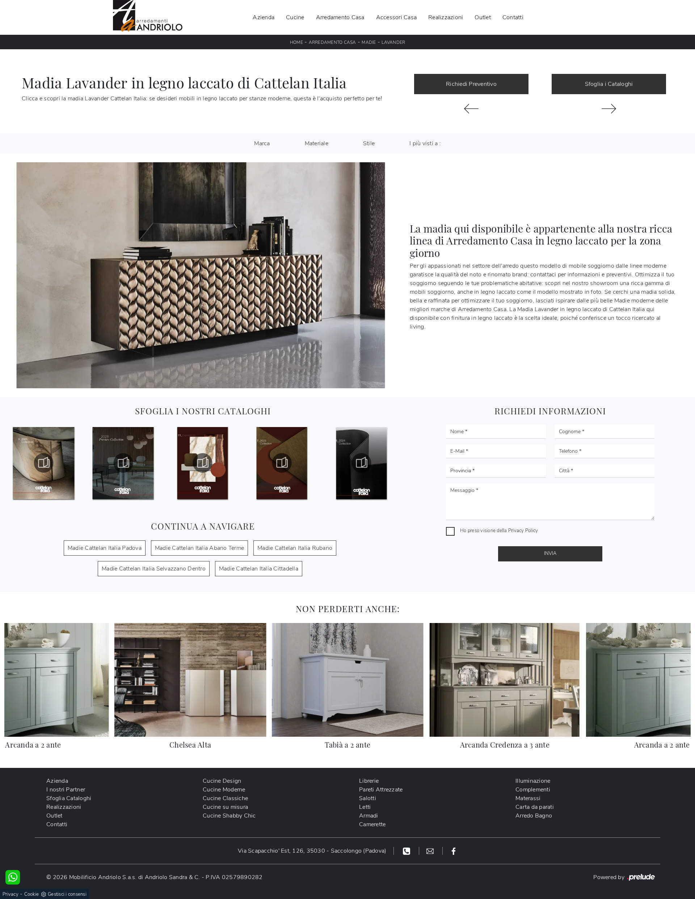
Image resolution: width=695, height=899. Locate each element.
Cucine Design (222, 781)
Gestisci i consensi (67, 894)
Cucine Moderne (224, 790)
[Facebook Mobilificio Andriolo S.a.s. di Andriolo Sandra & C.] (453, 851)
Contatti (512, 17)
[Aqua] (608, 108)
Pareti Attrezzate (381, 790)
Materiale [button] (316, 143)
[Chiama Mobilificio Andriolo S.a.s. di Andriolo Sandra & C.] (407, 851)
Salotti (367, 798)
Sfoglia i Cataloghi (609, 84)
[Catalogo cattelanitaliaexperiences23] (123, 463)
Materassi (527, 798)
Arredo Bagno (533, 816)
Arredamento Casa (340, 17)
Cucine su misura (225, 807)
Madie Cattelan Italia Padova (105, 548)
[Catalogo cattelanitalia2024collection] (282, 463)
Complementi (532, 790)
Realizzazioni (445, 17)
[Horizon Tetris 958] (471, 108)
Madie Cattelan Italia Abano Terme (199, 548)
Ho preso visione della (499, 530)
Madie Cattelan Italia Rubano (294, 548)
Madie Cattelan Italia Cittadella (258, 569)
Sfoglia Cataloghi (68, 798)
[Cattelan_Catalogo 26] (43, 463)
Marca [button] (262, 143)
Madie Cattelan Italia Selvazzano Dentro (154, 569)
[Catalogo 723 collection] (202, 463)
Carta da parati (534, 807)
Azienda (263, 17)
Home (296, 42)
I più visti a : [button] (425, 143)
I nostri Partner (65, 790)
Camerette (372, 824)
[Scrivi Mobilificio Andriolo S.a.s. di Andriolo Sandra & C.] (431, 851)
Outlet (483, 17)
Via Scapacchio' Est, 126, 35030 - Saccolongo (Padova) (312, 851)
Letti (365, 807)
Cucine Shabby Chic (229, 816)
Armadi (368, 816)
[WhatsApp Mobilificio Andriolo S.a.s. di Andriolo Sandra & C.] (12, 877)
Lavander (393, 42)
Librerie (369, 781)
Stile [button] (369, 143)
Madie (369, 42)
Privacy (10, 894)
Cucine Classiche (225, 798)
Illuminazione (532, 781)
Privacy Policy (523, 530)
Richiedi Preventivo (471, 84)
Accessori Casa (396, 17)
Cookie (31, 894)
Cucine (295, 17)
